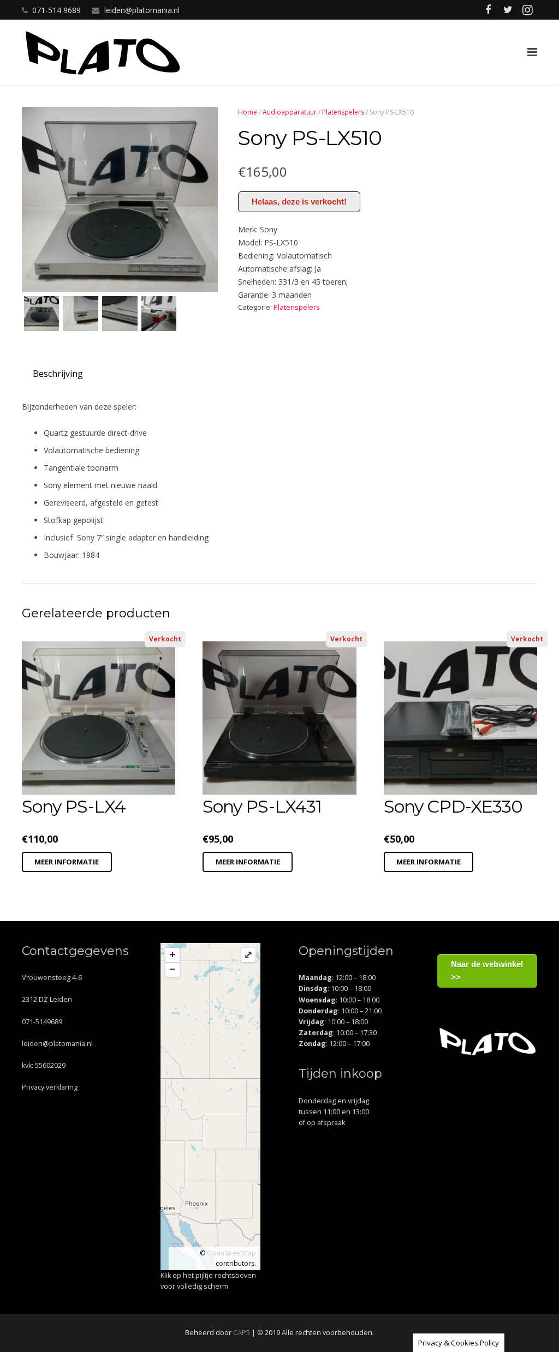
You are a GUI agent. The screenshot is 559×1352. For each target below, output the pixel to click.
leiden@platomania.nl (142, 10)
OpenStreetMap (231, 1253)
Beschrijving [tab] (58, 374)
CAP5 (241, 1332)
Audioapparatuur (290, 112)
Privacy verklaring (50, 1087)
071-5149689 (42, 1021)
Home (247, 112)
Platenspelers (343, 112)
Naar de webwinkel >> (487, 970)
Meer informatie (66, 862)
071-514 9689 (56, 10)
